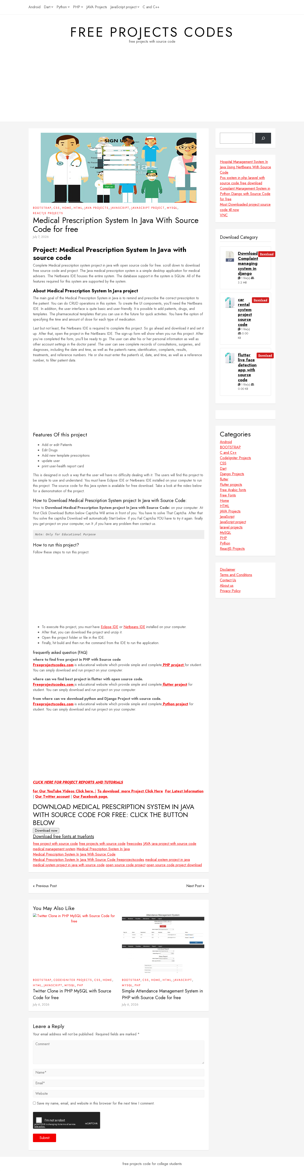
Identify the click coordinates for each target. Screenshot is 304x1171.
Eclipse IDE (109, 626)
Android (34, 7)
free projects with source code (102, 843)
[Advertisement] (152, 90)
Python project (175, 704)
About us (226, 585)
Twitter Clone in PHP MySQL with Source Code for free (72, 994)
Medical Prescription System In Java (103, 849)
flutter (224, 479)
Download (267, 254)
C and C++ (151, 7)
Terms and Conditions (236, 574)
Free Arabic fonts (233, 489)
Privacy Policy (230, 590)
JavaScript (120, 208)
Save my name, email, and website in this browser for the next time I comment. (96, 1103)
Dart (47, 7)
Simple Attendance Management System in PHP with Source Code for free (162, 994)
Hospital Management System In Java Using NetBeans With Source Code (245, 167)
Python (62, 7)
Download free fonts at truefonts (63, 836)
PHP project (173, 664)
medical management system (54, 849)
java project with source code (174, 843)
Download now (46, 830)
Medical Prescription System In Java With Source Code (74, 854)
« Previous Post (45, 885)
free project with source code (55, 843)
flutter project (174, 684)
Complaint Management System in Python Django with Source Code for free (245, 194)
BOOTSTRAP (42, 208)
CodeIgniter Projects (73, 980)
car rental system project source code (245, 312)
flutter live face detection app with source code (247, 367)
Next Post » (195, 885)
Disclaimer (227, 569)
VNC (224, 215)
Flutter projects (231, 484)
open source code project (125, 865)
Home (66, 208)
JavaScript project (123, 7)
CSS (57, 208)
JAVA (147, 843)
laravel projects (231, 527)
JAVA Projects (96, 7)
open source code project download (174, 865)
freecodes (134, 843)
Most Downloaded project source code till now (245, 207)
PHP (76, 7)
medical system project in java (167, 859)
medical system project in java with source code (69, 865)
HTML (78, 208)
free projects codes (152, 32)
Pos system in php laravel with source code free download (242, 180)
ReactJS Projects (48, 213)
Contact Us (228, 580)
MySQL (172, 208)
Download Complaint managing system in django (248, 263)
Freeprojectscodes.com (53, 664)
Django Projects (232, 473)
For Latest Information (184, 791)
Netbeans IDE (134, 626)
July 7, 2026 (41, 237)
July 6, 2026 (41, 1004)
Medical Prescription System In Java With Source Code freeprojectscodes (88, 859)
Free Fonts (228, 495)
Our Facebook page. (90, 796)
